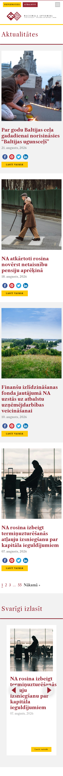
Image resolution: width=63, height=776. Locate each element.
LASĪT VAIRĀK (14, 165)
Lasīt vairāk (41, 749)
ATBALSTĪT (30, 5)
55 (20, 585)
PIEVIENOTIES (12, 5)
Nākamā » (32, 585)
